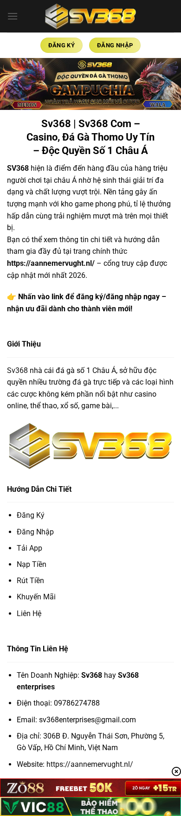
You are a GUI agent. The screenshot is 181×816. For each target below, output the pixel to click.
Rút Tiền (30, 580)
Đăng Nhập (35, 531)
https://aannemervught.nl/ (51, 263)
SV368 (18, 168)
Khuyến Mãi (36, 596)
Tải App (29, 548)
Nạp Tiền (31, 564)
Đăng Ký (31, 515)
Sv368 (17, 370)
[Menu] (12, 16)
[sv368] (90, 16)
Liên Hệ (29, 613)
